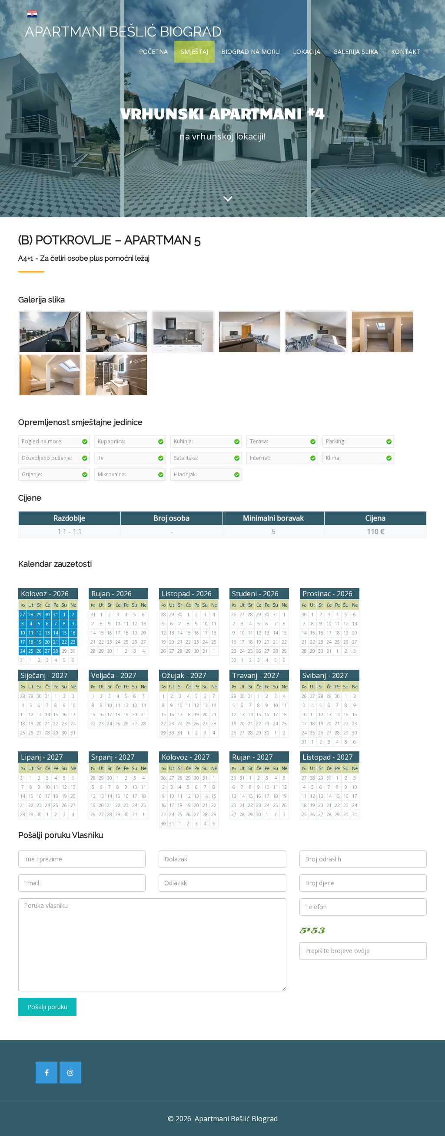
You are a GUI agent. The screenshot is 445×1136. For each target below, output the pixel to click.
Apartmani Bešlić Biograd (123, 31)
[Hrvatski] (32, 13)
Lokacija (306, 51)
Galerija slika (355, 51)
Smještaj (194, 51)
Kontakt (405, 51)
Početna (153, 51)
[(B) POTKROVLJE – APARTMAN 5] (50, 331)
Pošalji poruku (47, 1007)
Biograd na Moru (250, 51)
